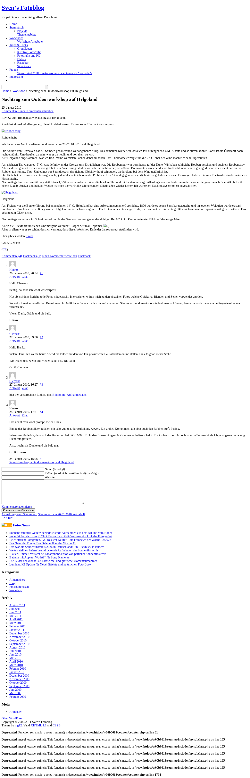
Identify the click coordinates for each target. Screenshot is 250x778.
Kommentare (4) (12, 256)
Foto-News (21, 525)
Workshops (16, 38)
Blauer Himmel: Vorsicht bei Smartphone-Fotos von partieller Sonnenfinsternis (57, 554)
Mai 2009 (15, 693)
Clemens (14, 333)
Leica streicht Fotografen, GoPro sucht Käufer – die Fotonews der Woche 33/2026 (60, 539)
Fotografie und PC (28, 55)
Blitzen (21, 59)
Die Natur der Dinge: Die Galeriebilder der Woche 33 (42, 543)
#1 (41, 273)
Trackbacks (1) (32, 256)
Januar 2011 (16, 630)
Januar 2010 (16, 672)
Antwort (14, 276)
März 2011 (16, 622)
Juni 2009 (15, 689)
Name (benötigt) (55, 469)
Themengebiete (26, 34)
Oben (5, 718)
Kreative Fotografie (29, 52)
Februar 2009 (17, 696)
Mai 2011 (15, 615)
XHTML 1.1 (38, 725)
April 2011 (16, 619)
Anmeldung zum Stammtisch (19, 514)
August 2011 (17, 605)
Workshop (18, 91)
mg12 (18, 725)
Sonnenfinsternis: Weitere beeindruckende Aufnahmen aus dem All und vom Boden (60, 532)
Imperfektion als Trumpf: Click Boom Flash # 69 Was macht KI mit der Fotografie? (60, 536)
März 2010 (16, 665)
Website (49, 477)
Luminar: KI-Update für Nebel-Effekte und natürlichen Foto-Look (50, 564)
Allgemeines (17, 579)
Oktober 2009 (18, 682)
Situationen (24, 66)
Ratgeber (22, 62)
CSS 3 (57, 725)
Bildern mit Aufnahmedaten (69, 394)
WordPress (15, 718)
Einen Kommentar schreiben (36, 111)
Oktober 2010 (18, 640)
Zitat (25, 276)
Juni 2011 (15, 612)
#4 (41, 412)
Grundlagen (24, 48)
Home (13, 24)
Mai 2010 (15, 658)
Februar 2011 (17, 626)
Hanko (13, 269)
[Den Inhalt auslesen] (7, 525)
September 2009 (19, 686)
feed (7, 517)
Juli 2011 (15, 608)
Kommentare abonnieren (17, 506)
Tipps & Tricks (18, 45)
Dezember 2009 (19, 675)
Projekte (22, 31)
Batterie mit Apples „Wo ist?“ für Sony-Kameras (39, 557)
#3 (41, 384)
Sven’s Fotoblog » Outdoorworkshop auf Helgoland (41, 462)
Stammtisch (16, 27)
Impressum (16, 76)
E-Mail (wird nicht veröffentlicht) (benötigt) (71, 473)
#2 (41, 337)
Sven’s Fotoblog (23, 7)
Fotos (29, 236)
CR (5, 249)
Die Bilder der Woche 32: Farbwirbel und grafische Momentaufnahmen (53, 561)
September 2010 (19, 644)
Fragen (13, 69)
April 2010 (16, 661)
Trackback (84, 256)
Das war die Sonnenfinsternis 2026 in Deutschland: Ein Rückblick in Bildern (56, 546)
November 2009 (19, 679)
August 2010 (17, 647)
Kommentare (10, 111)
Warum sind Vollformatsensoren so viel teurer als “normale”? (54, 73)
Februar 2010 (17, 668)
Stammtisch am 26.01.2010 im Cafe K (61, 514)
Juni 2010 (15, 654)
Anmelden (15, 711)
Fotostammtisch (19, 586)
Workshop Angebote (30, 41)
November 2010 (19, 637)
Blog (12, 583)
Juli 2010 (15, 651)
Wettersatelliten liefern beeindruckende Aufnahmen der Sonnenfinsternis (53, 550)
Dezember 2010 (19, 633)
